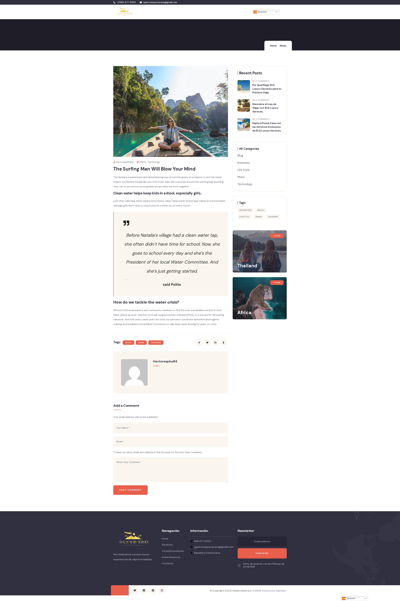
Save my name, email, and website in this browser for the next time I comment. (159, 452)
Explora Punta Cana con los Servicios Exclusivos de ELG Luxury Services (266, 126)
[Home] (124, 12)
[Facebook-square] (144, 590)
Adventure (245, 210)
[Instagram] (162, 590)
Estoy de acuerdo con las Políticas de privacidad (264, 565)
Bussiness (244, 163)
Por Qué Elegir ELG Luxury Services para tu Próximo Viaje (266, 88)
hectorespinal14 (125, 162)
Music (283, 45)
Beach (128, 342)
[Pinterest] (153, 590)
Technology (153, 162)
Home (273, 45)
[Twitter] (135, 590)
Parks (141, 342)
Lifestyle (244, 217)
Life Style (244, 170)
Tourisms (156, 342)
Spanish (262, 11)
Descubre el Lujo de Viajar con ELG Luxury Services (265, 107)
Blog (240, 155)
